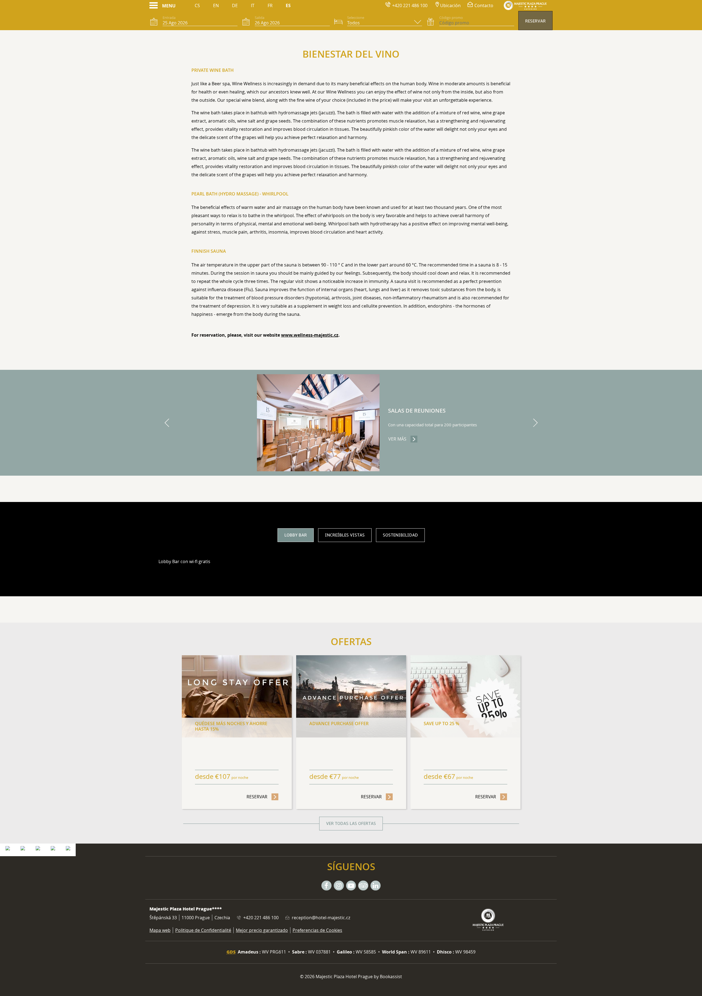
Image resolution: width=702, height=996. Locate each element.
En (216, 5)
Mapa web (160, 930)
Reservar (535, 21)
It (252, 5)
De (235, 5)
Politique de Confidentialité (203, 930)
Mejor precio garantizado (262, 930)
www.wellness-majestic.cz (309, 335)
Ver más (403, 439)
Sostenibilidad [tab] (400, 535)
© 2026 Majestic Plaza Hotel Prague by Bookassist (351, 977)
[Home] (525, 5)
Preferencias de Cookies (317, 930)
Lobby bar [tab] (295, 535)
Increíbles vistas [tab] (345, 535)
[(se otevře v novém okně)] (7, 848)
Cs (197, 5)
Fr (270, 5)
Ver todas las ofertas (351, 823)
